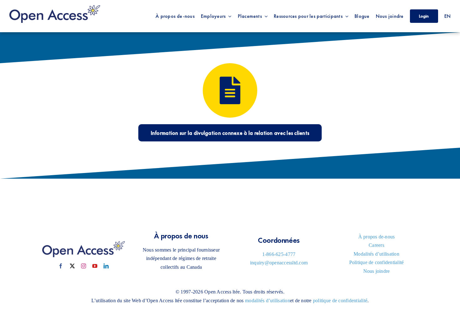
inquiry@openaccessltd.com (279, 262)
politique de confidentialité (340, 300)
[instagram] (83, 265)
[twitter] (72, 265)
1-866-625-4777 (279, 254)
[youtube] (94, 265)
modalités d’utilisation (267, 300)
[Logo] (54, 6)
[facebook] (60, 265)
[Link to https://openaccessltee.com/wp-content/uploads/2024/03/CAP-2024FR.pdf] (230, 90)
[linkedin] (106, 265)
